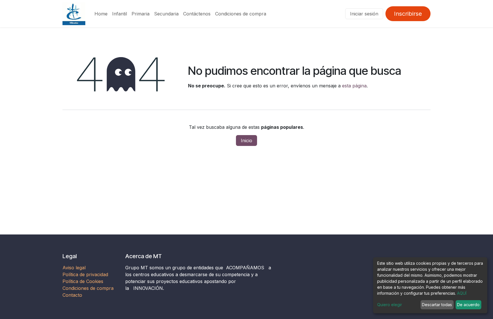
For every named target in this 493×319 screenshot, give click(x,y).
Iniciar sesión (364, 14)
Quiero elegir (389, 304)
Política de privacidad (85, 274)
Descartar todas (437, 304)
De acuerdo (468, 304)
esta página (354, 86)
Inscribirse (408, 13)
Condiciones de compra (88, 288)
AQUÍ (461, 293)
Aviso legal (74, 267)
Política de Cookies (82, 281)
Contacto (72, 295)
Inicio (246, 140)
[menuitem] (101, 13)
